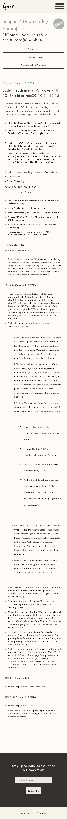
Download (33, 49)
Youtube (42, 813)
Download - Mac (33, 57)
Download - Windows (33, 65)
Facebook (25, 813)
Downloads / (36, 22)
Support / (12, 22)
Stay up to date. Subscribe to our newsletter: (33, 767)
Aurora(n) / (14, 29)
